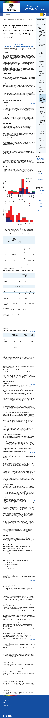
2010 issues (41, 91)
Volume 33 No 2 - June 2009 (42, 105)
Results (15, 46)
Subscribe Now (38, 167)
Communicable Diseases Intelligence (24, 17)
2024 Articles (41, 66)
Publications (40, 180)
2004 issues (41, 131)
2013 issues (41, 85)
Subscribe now (41, 42)
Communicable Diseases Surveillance (8, 19)
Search (42, 36)
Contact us (40, 182)
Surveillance (40, 176)
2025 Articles (41, 64)
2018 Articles (41, 77)
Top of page (33, 73)
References (31, 46)
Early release (42, 51)
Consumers (8, 17)
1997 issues (41, 143)
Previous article (41, 192)
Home (4, 17)
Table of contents (41, 190)
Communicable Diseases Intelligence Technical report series (42, 150)
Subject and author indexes (41, 62)
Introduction (7, 46)
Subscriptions (40, 204)
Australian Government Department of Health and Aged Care (11, 7)
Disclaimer (40, 210)
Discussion (19, 46)
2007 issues (41, 126)
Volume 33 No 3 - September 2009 (42, 111)
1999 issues (41, 140)
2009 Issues (40, 203)
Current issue (40, 201)
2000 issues (41, 138)
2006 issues (41, 127)
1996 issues (41, 145)
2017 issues (41, 78)
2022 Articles (41, 69)
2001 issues (41, 136)
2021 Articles (41, 71)
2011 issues (41, 89)
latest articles (42, 46)
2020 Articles (41, 73)
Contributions (40, 206)
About (5, 702)
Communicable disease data (40, 179)
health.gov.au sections (9, 698)
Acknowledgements (24, 46)
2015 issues (41, 82)
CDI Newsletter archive (42, 40)
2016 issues (41, 80)
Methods (11, 46)
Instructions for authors (42, 56)
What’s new (40, 173)
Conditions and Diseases (14, 17)
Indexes (39, 200)
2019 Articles (41, 75)
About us (39, 175)
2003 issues (41, 133)
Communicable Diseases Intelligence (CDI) (21, 19)
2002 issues (41, 135)
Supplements (41, 59)
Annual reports (41, 58)
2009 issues (30, 19)
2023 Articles (41, 68)
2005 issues (41, 129)
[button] (45, 716)
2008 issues (41, 124)
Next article (40, 193)
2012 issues (41, 87)
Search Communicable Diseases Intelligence (40, 159)
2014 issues (41, 84)
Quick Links (6, 700)
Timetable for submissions (40, 208)
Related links (40, 183)
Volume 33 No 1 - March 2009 (12, 20)
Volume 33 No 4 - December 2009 (42, 119)
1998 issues (41, 142)
